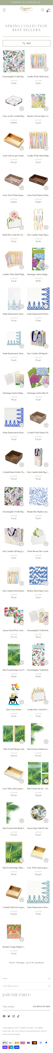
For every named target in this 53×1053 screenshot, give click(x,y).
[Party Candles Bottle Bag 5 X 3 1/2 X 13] (38, 457)
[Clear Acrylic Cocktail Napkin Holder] (14, 100)
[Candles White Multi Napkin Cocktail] (14, 259)
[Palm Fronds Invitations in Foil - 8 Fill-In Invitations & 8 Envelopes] (38, 733)
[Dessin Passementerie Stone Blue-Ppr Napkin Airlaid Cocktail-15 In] (14, 338)
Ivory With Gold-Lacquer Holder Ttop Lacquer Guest (24, 788)
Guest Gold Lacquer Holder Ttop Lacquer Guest (22, 155)
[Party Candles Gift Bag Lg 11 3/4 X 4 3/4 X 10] (14, 536)
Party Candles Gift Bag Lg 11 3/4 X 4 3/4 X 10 (20, 551)
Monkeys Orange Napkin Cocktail (16, 947)
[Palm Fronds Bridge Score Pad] (14, 654)
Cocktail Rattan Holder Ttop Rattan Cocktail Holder (23, 472)
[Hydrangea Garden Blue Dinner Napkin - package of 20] (38, 377)
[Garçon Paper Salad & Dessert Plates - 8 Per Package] (38, 813)
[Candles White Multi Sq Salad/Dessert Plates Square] (38, 61)
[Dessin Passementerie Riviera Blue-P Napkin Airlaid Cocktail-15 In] (14, 417)
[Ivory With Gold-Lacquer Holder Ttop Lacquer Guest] (14, 773)
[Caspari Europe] (26, 9)
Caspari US (18, 2)
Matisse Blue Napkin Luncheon (39, 511)
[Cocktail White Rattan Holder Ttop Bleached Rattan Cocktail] (38, 417)
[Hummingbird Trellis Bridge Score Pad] (38, 654)
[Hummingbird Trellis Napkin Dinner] (14, 61)
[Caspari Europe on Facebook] (4, 1016)
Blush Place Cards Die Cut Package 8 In (18, 235)
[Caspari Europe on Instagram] (14, 1016)
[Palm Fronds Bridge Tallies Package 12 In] (14, 852)
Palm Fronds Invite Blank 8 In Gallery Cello (19, 828)
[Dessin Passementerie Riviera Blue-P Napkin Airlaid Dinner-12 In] (38, 298)
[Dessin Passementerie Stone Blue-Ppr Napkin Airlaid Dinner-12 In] (38, 892)
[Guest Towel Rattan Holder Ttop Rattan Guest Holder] (38, 180)
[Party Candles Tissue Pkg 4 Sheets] (38, 219)
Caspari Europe (27, 1027)
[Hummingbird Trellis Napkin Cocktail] (14, 496)
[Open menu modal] (4, 10)
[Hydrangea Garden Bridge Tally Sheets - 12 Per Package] (14, 377)
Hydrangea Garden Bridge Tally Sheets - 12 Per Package (24, 393)
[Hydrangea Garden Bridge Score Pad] (38, 259)
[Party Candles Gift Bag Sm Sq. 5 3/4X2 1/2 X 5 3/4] (38, 338)
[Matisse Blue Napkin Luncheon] (38, 496)
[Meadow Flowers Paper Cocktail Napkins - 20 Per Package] (38, 100)
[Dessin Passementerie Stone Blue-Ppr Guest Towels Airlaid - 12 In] (14, 298)
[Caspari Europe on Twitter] (9, 1016)
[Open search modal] (42, 10)
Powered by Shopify (11, 1034)
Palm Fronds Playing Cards (14, 749)
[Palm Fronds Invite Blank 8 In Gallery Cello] (14, 813)
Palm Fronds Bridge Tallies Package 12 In (18, 867)
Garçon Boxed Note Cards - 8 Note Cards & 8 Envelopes (25, 630)
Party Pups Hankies (13, 709)
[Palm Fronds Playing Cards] (14, 733)
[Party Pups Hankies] (14, 694)
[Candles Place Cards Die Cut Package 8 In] (38, 694)
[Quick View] (21, 69)
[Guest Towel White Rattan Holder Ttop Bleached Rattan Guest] (14, 180)
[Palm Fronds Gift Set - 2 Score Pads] (38, 773)
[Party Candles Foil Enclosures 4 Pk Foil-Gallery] (14, 575)
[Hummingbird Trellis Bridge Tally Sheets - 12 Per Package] (38, 615)
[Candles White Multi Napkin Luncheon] (38, 140)
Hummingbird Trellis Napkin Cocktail (18, 511)
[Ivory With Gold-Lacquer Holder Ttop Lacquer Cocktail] (38, 852)
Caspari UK (34, 2)
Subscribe (41, 1007)
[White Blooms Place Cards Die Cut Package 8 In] (38, 536)
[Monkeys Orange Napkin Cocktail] (14, 931)
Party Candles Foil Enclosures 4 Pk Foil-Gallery (21, 591)
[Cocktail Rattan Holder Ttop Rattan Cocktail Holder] (14, 457)
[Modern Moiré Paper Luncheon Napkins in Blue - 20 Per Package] (38, 575)
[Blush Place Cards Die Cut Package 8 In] (14, 219)
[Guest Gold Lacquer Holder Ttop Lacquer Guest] (14, 140)
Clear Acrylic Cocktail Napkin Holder (17, 116)
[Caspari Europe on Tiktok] (18, 1016)
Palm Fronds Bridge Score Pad (14, 670)
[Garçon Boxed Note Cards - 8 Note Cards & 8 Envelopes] (14, 615)
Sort (28, 43)
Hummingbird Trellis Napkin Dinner (17, 76)
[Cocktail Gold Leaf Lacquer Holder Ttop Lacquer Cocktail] (14, 892)
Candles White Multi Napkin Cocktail (18, 274)
